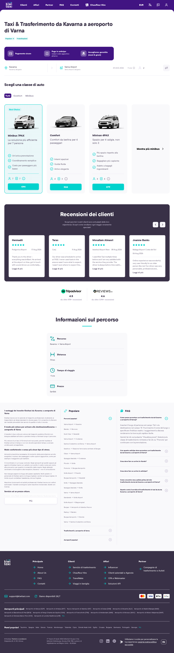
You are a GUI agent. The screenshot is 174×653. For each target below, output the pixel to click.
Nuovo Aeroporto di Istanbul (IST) (79, 609)
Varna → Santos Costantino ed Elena (77, 522)
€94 (23, 186)
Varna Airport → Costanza (73, 439)
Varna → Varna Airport (72, 493)
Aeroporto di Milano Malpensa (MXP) (150, 613)
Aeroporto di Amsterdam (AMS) (102, 613)
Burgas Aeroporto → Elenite (74, 517)
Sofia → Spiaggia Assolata (73, 483)
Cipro (75, 627)
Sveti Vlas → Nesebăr (71, 434)
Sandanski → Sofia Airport (73, 497)
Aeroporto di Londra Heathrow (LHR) (47, 616)
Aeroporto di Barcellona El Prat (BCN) (17, 613)
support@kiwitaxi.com (19, 596)
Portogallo (126, 627)
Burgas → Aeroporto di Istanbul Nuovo (78, 507)
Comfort (17, 95)
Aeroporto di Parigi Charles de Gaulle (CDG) (49, 613)
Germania (117, 627)
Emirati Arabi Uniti (84, 627)
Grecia (43, 627)
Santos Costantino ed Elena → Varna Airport (80, 444)
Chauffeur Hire (97, 5)
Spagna (31, 627)
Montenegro (58, 627)
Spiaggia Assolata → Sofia (73, 488)
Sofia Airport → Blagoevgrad (74, 502)
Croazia (101, 627)
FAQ (62, 5)
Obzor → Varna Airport (72, 454)
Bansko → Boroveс (71, 429)
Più (63, 616)
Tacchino (23, 627)
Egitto (95, 627)
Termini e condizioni (19, 639)
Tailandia (68, 627)
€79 (108, 187)
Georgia (134, 627)
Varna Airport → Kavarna (72, 424)
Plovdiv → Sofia (69, 463)
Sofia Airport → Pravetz (72, 473)
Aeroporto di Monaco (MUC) (125, 613)
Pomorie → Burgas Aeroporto (74, 468)
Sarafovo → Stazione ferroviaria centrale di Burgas (82, 449)
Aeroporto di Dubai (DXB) (102, 609)
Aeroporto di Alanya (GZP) (35, 609)
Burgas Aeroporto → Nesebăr (74, 478)
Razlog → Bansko (70, 512)
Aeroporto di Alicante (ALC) (123, 609)
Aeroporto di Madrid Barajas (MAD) (146, 609)
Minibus (29, 95)
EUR (141, 5)
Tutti (7, 95)
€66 (66, 187)
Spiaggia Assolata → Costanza (75, 458)
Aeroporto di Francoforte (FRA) (78, 613)
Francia (49, 627)
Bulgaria (109, 627)
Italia (37, 627)
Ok (163, 642)
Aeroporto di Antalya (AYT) (55, 609)
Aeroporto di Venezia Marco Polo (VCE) (18, 616)
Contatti (74, 5)
